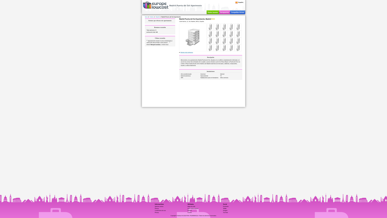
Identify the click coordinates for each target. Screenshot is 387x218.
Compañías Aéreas (237, 12)
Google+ (225, 210)
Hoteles (190, 210)
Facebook (225, 206)
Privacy (157, 212)
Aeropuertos (224, 12)
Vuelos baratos (213, 12)
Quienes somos (159, 206)
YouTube (225, 212)
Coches (190, 212)
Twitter (225, 208)
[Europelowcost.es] (155, 8)
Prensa (157, 208)
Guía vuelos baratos (193, 208)
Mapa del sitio (191, 206)
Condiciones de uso (160, 210)
